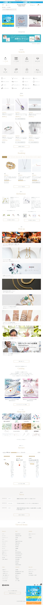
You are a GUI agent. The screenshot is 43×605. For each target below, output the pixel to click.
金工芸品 (15, 88)
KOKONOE (17, 561)
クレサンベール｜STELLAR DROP (9, 306)
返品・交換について (6, 575)
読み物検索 (9, 7)
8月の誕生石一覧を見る (11, 219)
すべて (4, 157)
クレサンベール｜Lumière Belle (9, 322)
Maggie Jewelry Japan (18, 541)
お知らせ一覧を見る (21, 514)
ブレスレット (37, 81)
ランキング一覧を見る (21, 186)
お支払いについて (5, 571)
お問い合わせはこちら (12, 593)
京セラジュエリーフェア (32, 569)
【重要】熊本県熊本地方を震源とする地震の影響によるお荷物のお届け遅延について (28, 508)
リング (4, 78)
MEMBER (30, 531)
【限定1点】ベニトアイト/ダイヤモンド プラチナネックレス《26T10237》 (21, 138)
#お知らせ (9, 498)
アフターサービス (5, 578)
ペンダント (14, 157)
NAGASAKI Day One (18, 553)
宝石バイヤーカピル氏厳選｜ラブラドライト (11, 353)
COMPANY (17, 567)
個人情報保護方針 (18, 573)
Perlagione (17, 562)
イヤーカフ (26, 81)
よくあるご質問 (4, 580)
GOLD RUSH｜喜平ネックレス (9, 291)
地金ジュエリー (37, 84)
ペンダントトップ (27, 78)
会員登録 (30, 537)
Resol (16, 550)
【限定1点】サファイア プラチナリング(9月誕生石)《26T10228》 (35, 114)
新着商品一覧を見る (21, 146)
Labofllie (16, 537)
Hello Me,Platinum (18, 552)
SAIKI (16, 539)
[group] (21, 2)
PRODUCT (4, 531)
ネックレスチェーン (17, 84)
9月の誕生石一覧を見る (32, 220)
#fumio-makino (10, 503)
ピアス (36, 78)
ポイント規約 (17, 580)
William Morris (17, 542)
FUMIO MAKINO (18, 564)
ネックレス (15, 78)
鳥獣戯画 (16, 548)
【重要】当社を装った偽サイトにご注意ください (26, 498)
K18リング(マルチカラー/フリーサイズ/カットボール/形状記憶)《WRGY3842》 (10, 177)
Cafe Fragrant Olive (18, 557)
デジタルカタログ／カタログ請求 (21, 404)
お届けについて (5, 573)
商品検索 (4, 7)
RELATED (30, 567)
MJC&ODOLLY (4, 112)
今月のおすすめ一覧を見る (36, 43)
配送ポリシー (17, 576)
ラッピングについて (5, 576)
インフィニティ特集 (6, 259)
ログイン (30, 535)
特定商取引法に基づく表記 (19, 571)
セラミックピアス (6, 81)
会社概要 (16, 569)
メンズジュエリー (6, 88)
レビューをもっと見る (21, 483)
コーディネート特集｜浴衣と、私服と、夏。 (11, 244)
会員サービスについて (32, 533)
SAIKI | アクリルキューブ (8, 275)
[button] (5, 21)
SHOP (16, 531)
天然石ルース (26, 84)
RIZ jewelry (17, 544)
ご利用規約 (17, 578)
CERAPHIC (30, 573)
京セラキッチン (31, 571)
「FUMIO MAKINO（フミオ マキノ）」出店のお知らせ (27, 503)
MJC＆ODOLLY (17, 533)
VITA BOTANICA (18, 555)
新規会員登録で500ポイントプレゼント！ (21, 0)
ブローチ (4, 84)
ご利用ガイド (4, 569)
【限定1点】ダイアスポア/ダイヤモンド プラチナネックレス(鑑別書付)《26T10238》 (34, 138)
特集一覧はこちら (21, 361)
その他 (38, 157)
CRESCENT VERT (18, 535)
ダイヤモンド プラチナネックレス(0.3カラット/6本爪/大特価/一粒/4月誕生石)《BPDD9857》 (24, 177)
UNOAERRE (17, 559)
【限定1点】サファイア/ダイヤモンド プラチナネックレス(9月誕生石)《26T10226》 (8, 114)
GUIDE (3, 567)
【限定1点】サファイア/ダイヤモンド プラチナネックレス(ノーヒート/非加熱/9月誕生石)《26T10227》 (21, 114)
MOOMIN (16, 546)
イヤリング (15, 81)
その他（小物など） (27, 88)
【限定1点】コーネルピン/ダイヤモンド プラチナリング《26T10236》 (8, 138)
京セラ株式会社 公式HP (32, 575)
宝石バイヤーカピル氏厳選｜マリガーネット (11, 338)
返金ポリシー (17, 575)
